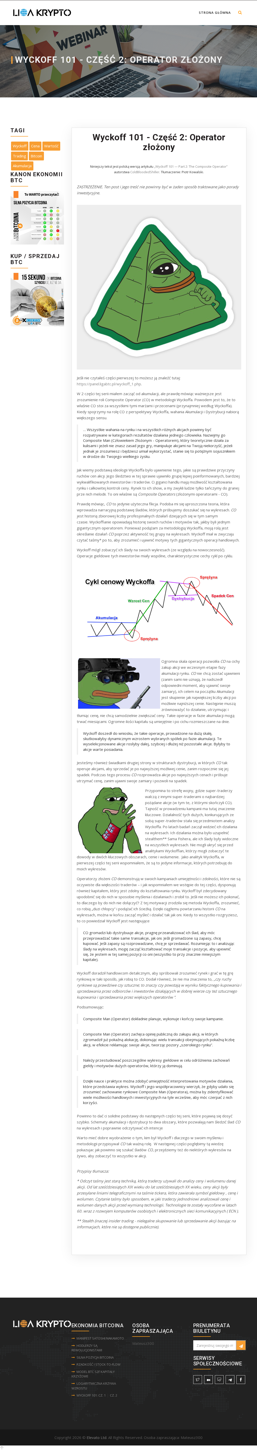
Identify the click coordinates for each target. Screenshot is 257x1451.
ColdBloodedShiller (144, 172)
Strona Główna (215, 12)
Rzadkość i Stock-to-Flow (98, 1364)
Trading (19, 155)
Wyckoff (20, 145)
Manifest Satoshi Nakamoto (100, 1338)
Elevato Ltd (96, 1437)
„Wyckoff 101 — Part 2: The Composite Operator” (191, 166)
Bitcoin (36, 155)
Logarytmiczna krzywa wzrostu (94, 1385)
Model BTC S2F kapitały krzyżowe (93, 1374)
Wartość (51, 145)
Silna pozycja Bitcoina (95, 1357)
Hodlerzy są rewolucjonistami (87, 1348)
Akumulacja (22, 165)
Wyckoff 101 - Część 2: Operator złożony (159, 142)
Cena (35, 145)
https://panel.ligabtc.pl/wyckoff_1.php (109, 383)
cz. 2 (113, 1395)
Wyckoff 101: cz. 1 (91, 1395)
